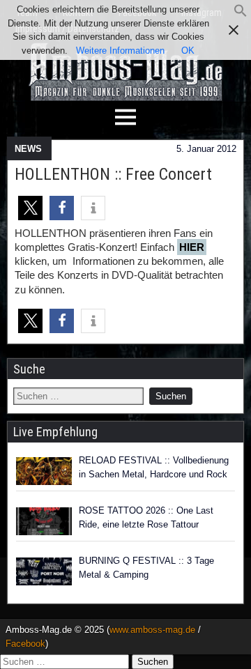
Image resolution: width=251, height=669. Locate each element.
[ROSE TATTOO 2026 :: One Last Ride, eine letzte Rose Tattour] (44, 521)
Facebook (25, 643)
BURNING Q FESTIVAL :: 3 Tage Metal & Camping (146, 567)
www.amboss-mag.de (152, 629)
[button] (241, 14)
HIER (191, 247)
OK (188, 50)
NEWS (28, 149)
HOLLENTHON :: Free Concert (113, 174)
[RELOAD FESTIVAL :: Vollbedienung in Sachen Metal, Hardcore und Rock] (44, 471)
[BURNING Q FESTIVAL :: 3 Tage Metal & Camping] (44, 571)
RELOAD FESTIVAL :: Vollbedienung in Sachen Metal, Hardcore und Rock (154, 467)
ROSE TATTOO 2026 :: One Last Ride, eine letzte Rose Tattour (146, 517)
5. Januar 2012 (206, 149)
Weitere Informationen (120, 50)
